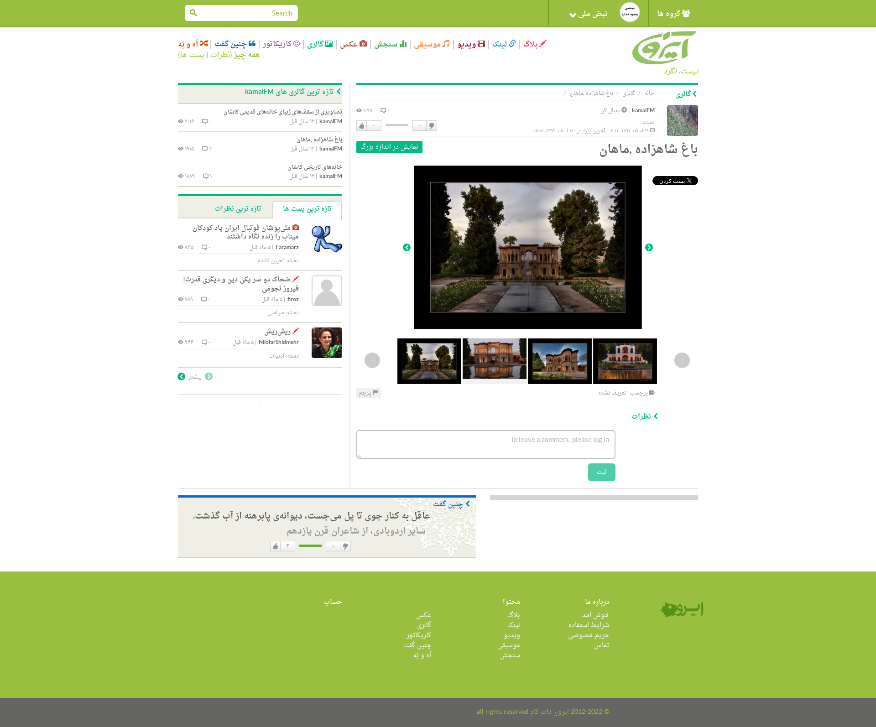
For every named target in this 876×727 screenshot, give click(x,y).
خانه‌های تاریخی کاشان (314, 167)
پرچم (366, 393)
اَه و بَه (189, 44)
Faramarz (287, 248)
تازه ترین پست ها (307, 209)
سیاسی (275, 313)
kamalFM (643, 111)
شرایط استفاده (588, 625)
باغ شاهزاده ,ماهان (591, 93)
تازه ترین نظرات (238, 209)
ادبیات (276, 356)
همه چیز (247, 55)
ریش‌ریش (277, 332)
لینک (500, 44)
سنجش (386, 44)
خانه (649, 93)
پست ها (192, 55)
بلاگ (531, 44)
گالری (316, 44)
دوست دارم (362, 126)
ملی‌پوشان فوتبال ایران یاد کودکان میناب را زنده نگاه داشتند (246, 233)
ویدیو (467, 44)
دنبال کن (610, 111)
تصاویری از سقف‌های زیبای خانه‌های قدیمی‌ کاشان (283, 112)
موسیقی (428, 44)
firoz (293, 300)
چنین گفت (231, 44)
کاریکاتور (278, 44)
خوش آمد (595, 615)
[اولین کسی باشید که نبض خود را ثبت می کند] (630, 12)
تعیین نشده (271, 261)
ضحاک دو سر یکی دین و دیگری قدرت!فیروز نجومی (241, 284)
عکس (350, 44)
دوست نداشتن (431, 126)
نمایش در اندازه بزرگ (389, 147)
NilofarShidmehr (279, 343)
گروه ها (669, 14)
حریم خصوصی (588, 635)
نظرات (220, 55)
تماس (601, 645)
